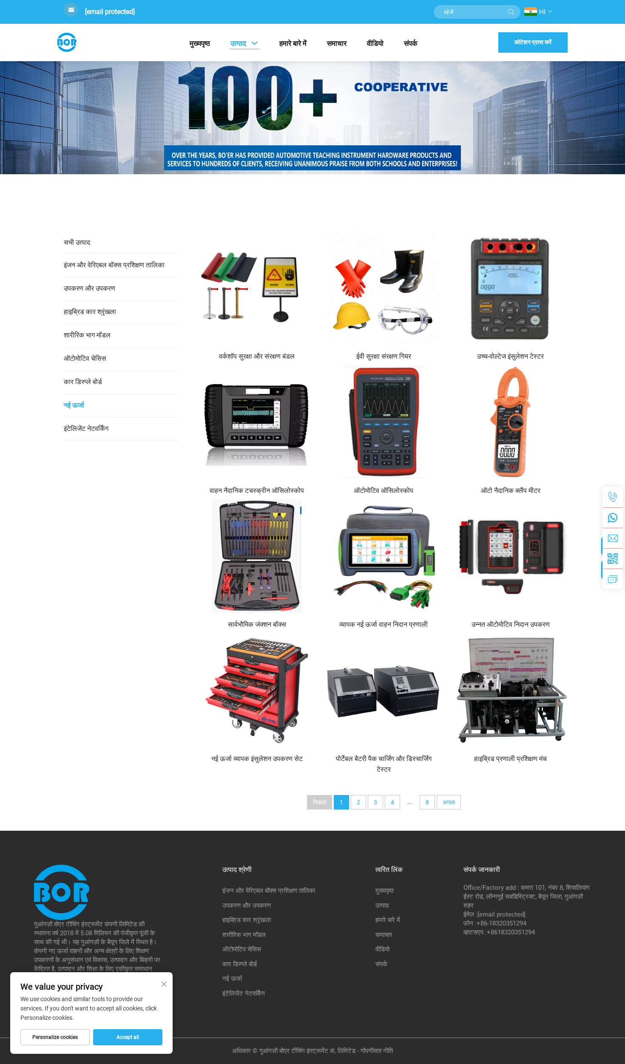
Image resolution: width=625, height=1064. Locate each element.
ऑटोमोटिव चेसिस (85, 358)
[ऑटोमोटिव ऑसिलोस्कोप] (383, 422)
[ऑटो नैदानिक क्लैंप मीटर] (511, 422)
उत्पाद (238, 43)
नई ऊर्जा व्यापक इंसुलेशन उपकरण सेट (257, 759)
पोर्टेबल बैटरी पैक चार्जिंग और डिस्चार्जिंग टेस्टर (384, 764)
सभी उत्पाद (77, 242)
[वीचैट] (612, 558)
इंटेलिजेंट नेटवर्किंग (86, 428)
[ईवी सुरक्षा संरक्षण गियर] (383, 287)
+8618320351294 (511, 932)
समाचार (337, 43)
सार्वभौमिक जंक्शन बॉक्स (257, 624)
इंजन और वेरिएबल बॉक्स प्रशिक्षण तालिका (114, 265)
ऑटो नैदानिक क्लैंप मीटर (510, 491)
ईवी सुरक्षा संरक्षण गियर (383, 356)
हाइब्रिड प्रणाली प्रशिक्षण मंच (510, 759)
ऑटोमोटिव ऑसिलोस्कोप (383, 491)
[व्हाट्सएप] (612, 517)
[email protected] (110, 12)
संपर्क (411, 43)
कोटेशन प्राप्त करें (532, 42)
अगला (449, 802)
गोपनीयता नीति (377, 1051)
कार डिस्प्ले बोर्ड (83, 382)
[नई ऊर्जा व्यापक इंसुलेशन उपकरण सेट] (257, 690)
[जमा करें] (511, 12)
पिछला (319, 802)
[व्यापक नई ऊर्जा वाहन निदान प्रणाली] (383, 556)
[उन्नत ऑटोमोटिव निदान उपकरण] (511, 556)
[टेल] (612, 497)
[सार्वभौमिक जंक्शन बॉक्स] (257, 556)
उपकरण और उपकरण (89, 288)
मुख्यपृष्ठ (200, 43)
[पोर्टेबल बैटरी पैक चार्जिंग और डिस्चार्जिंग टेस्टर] (383, 690)
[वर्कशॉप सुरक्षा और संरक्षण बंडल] (257, 287)
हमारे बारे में (293, 43)
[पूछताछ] (612, 579)
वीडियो (375, 43)
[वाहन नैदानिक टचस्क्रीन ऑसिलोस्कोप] (257, 422)
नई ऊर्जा (74, 405)
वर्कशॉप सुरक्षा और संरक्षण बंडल (257, 356)
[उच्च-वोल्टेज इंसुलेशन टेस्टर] (511, 287)
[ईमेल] (612, 538)
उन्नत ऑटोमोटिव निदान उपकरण (511, 624)
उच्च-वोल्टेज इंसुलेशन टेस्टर (510, 356)
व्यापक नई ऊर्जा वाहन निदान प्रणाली (383, 624)
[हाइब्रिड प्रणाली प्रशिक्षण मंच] (511, 690)
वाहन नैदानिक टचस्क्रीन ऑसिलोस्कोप (257, 491)
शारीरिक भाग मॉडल (87, 335)
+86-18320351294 (501, 923)
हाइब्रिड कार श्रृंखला (90, 312)
